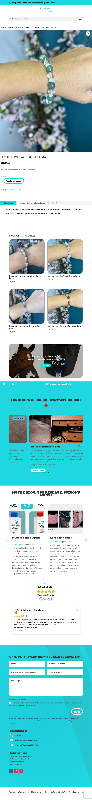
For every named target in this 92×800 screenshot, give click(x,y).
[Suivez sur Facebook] (11, 771)
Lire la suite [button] (18, 631)
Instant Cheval (17, 544)
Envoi (77, 711)
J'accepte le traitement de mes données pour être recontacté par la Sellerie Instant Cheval (45, 704)
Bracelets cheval (16, 28)
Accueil (4, 28)
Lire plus (46, 365)
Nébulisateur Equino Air (46, 356)
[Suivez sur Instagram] (16, 771)
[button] (88, 33)
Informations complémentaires (32, 203)
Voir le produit (18, 470)
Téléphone (16, 2)
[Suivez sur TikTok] (21, 771)
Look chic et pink (61, 537)
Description (8, 203)
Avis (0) (55, 203)
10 (55, 372)
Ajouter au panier (13, 180)
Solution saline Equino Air (26, 539)
